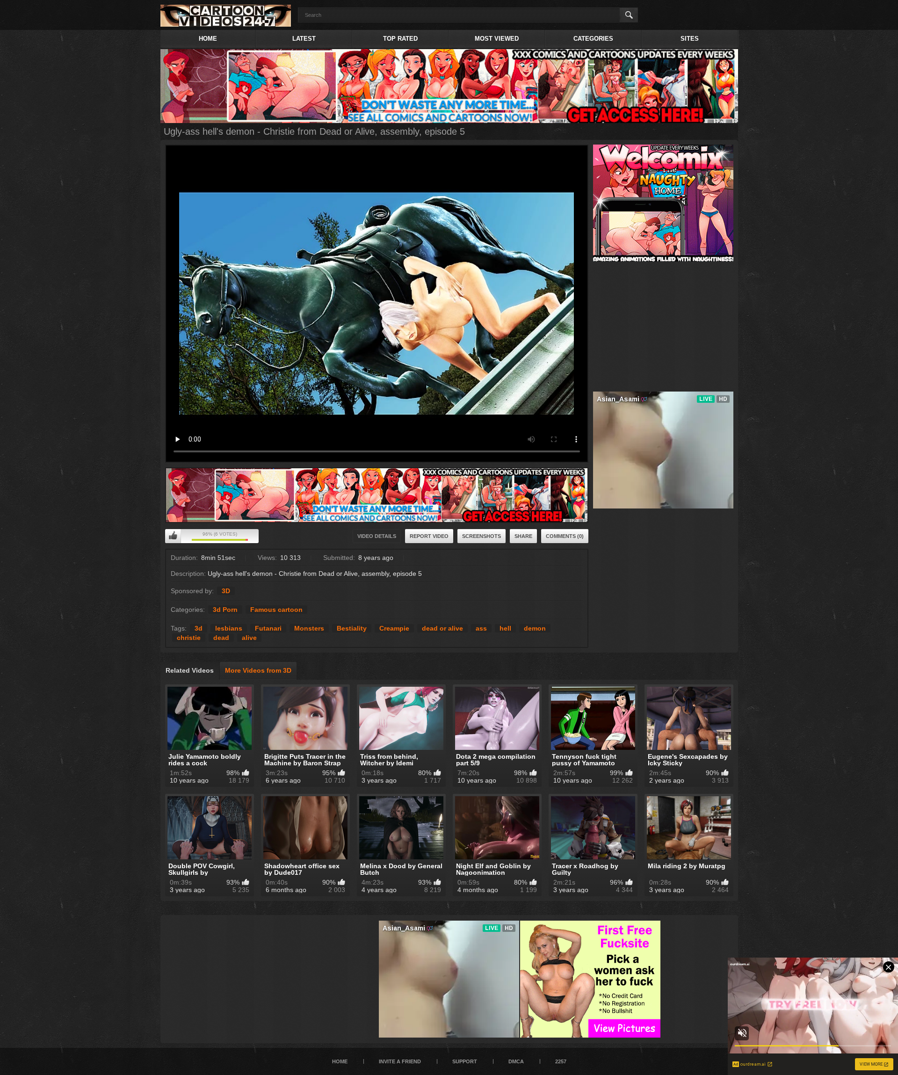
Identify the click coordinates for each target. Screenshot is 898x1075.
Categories (593, 38)
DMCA (516, 1061)
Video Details (376, 536)
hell (505, 628)
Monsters (309, 628)
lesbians (228, 628)
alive (249, 637)
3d (199, 628)
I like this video (173, 536)
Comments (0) (565, 536)
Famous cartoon (276, 609)
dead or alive (442, 628)
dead (221, 637)
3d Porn (225, 609)
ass (481, 628)
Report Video (429, 536)
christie (189, 637)
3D (226, 591)
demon (535, 628)
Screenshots (481, 536)
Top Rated (400, 38)
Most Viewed (497, 38)
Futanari (268, 628)
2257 (560, 1061)
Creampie (394, 628)
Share (523, 536)
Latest (304, 38)
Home (208, 38)
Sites (690, 38)
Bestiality (352, 628)
